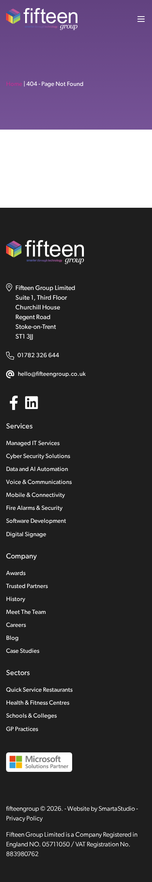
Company (21, 556)
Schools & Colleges (31, 716)
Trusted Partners (27, 587)
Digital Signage (26, 535)
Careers (16, 625)
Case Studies (22, 651)
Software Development (36, 521)
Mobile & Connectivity (35, 495)
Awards (16, 574)
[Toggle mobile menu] (138, 19)
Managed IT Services (33, 444)
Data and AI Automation (37, 470)
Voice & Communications (39, 482)
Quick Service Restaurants (39, 690)
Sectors (18, 673)
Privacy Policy (24, 819)
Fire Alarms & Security (34, 508)
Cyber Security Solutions (38, 457)
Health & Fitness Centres (37, 703)
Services (19, 426)
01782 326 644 (38, 356)
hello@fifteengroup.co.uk (52, 374)
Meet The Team (26, 612)
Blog (12, 638)
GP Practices (22, 729)
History (15, 600)
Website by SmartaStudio (101, 809)
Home (14, 84)
